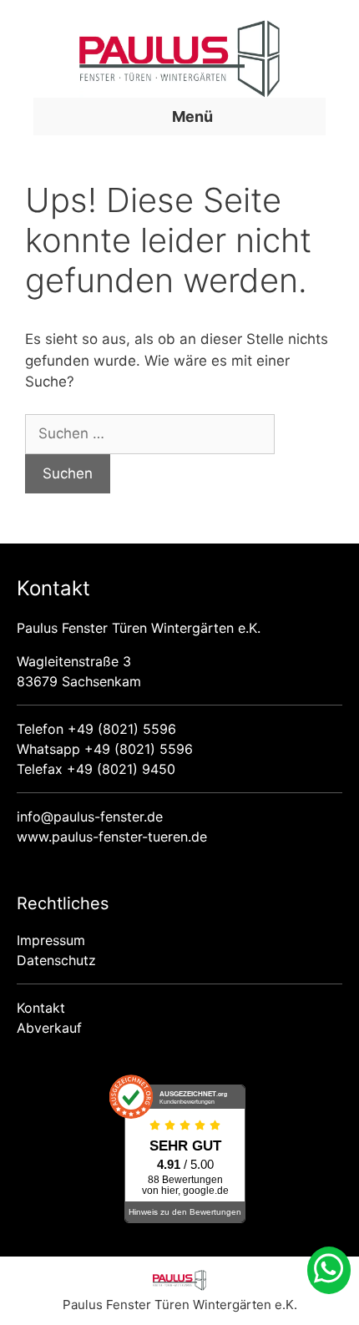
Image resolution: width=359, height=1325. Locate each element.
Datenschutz (56, 960)
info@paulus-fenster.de (90, 816)
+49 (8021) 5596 (122, 729)
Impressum (51, 940)
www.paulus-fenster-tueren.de (112, 836)
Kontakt (41, 1007)
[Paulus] (179, 1286)
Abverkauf (49, 1027)
